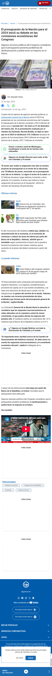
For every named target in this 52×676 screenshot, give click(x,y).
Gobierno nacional (11, 485)
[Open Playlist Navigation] (49, 671)
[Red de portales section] (48, 625)
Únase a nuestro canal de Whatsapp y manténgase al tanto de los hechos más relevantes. (26, 149)
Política (18, 266)
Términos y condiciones (14, 646)
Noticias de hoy (23, 490)
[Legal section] (48, 637)
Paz (17, 215)
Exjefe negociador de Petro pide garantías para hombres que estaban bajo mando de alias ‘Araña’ (31, 220)
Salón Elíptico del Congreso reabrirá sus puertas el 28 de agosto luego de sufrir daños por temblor (33, 271)
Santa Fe (14, 9)
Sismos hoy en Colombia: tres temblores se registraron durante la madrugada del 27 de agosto (31, 206)
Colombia (8, 490)
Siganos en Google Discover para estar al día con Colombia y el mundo (28, 158)
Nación (12, 23)
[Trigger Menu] (3, 3)
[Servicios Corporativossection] (48, 631)
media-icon (26, 671)
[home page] (26, 585)
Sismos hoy (43, 9)
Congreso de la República (32, 485)
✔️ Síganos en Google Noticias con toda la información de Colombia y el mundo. (27, 329)
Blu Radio (4, 23)
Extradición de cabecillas (28, 9)
